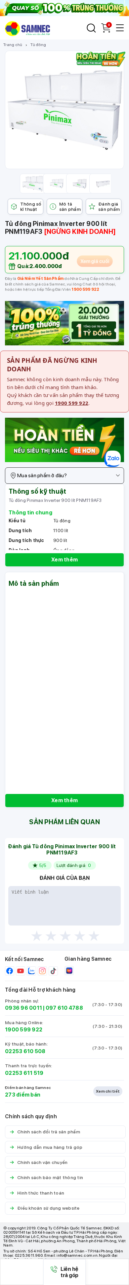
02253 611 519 (24, 1073)
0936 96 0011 (23, 1008)
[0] (105, 31)
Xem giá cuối (94, 261)
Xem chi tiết (108, 1091)
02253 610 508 (25, 1051)
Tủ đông (38, 44)
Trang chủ (12, 44)
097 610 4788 (64, 1008)
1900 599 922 (85, 289)
